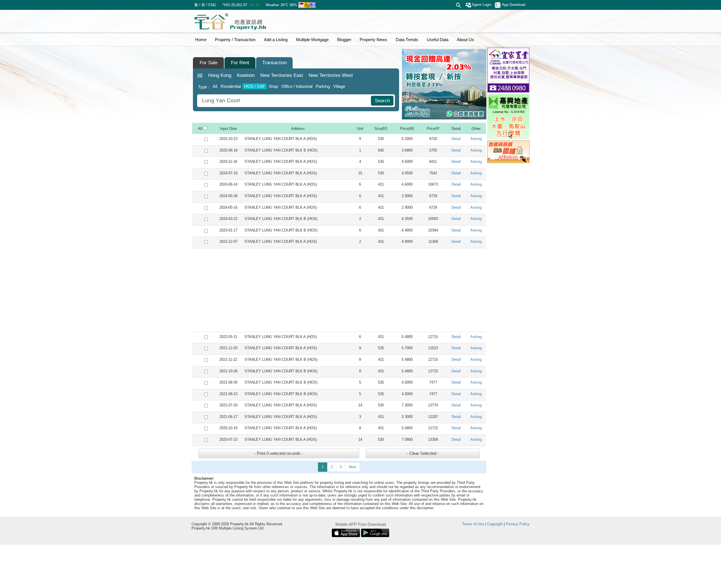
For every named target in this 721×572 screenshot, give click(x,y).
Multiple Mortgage (312, 39)
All (199, 75)
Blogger (344, 39)
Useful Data (437, 39)
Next (352, 467)
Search (382, 100)
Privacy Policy (517, 524)
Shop (273, 86)
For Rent (240, 62)
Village (339, 86)
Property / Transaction (235, 39)
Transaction (274, 62)
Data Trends (407, 39)
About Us (465, 39)
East (281, 75)
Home (200, 39)
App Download (513, 5)
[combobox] (285, 100)
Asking (476, 139)
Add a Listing (276, 39)
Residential (231, 86)
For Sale (208, 62)
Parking (323, 86)
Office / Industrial (296, 86)
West (331, 75)
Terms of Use (473, 524)
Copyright (495, 524)
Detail (456, 139)
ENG (212, 5)
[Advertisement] (339, 290)
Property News (373, 39)
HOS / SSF (254, 86)
